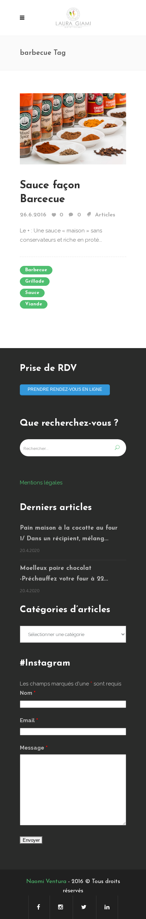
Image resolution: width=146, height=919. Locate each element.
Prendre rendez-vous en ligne (65, 389)
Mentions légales (41, 482)
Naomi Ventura (46, 881)
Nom (27, 693)
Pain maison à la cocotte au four (69, 528)
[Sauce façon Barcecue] (73, 128)
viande (33, 304)
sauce (32, 292)
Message (33, 748)
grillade (34, 281)
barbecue (36, 270)
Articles (105, 215)
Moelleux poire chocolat (55, 568)
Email (29, 720)
